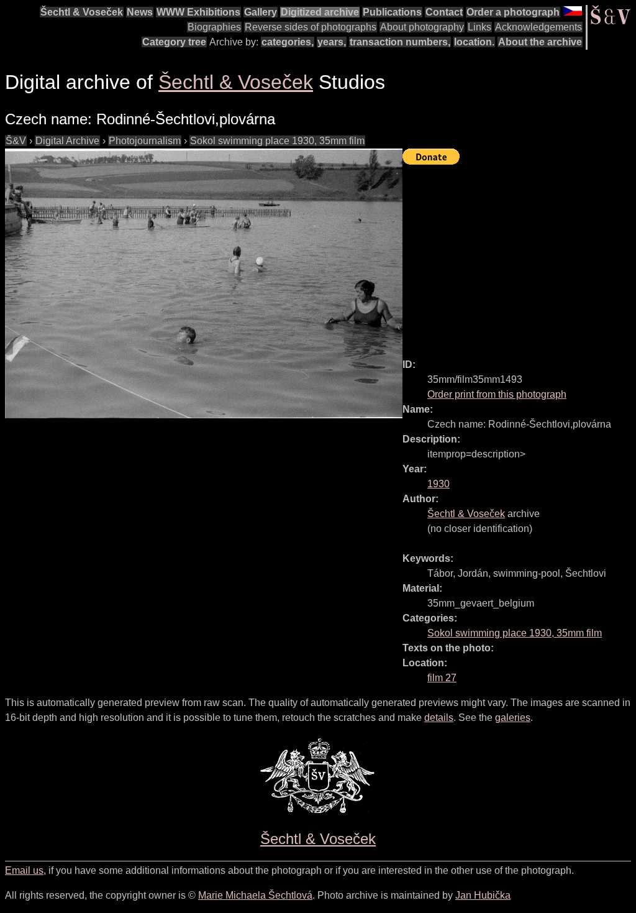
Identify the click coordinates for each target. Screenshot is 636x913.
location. (474, 42)
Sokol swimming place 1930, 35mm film (277, 140)
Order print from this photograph (496, 394)
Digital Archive (67, 140)
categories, (287, 42)
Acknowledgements (538, 27)
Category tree (174, 42)
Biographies (214, 27)
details (438, 717)
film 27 (442, 677)
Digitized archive (320, 12)
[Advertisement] (519, 256)
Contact (444, 12)
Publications (392, 12)
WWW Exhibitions (198, 12)
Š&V (16, 140)
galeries (512, 717)
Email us (24, 870)
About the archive (540, 42)
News (140, 12)
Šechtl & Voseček (81, 12)
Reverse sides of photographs (310, 27)
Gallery (260, 12)
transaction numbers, (400, 42)
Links (479, 27)
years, (331, 42)
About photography (422, 27)
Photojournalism (145, 140)
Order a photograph (513, 12)
